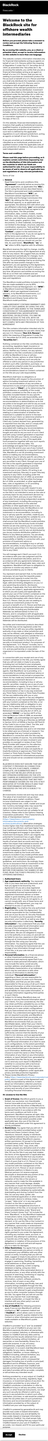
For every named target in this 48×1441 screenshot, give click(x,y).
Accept (9, 1435)
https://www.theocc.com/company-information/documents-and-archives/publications (19, 821)
